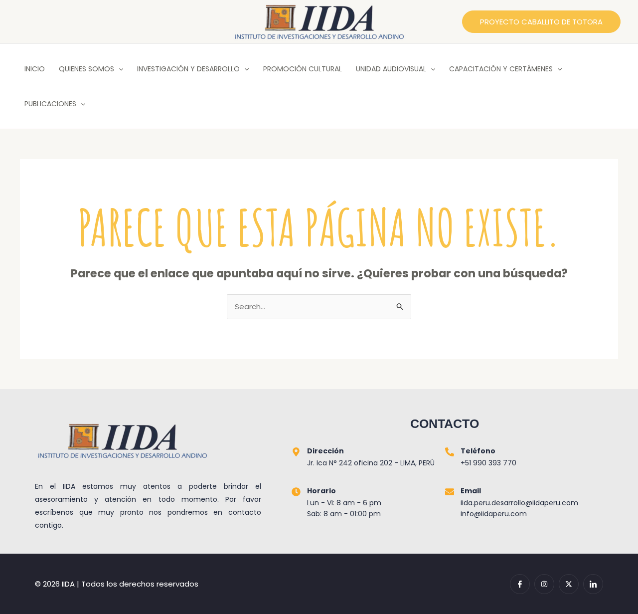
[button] (541, 21)
